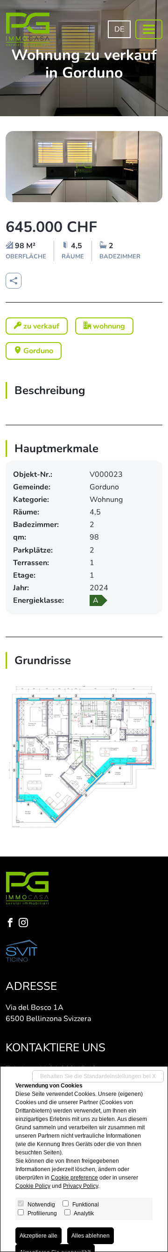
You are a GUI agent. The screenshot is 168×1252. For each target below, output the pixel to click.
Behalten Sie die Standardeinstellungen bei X (98, 1076)
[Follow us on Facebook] (12, 923)
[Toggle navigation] (148, 29)
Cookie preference (74, 1177)
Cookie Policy (32, 1186)
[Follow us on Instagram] (25, 923)
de (119, 29)
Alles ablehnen (90, 1235)
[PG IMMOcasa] (28, 29)
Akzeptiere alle (38, 1235)
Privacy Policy (80, 1186)
